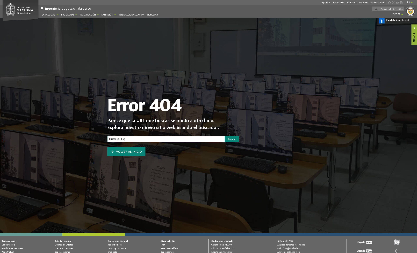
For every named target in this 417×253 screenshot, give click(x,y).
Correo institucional (118, 241)
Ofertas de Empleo (64, 244)
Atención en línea (169, 248)
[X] (393, 2)
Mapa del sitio (168, 241)
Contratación (8, 244)
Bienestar (152, 14)
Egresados (352, 2)
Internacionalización (131, 14)
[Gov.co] (397, 242)
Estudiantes (338, 2)
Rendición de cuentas (12, 248)
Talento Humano (63, 241)
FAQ (163, 244)
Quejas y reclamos (117, 248)
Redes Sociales (115, 244)
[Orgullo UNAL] (365, 242)
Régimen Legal (9, 241)
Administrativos (377, 2)
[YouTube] (397, 2)
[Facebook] (389, 2)
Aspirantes (326, 2)
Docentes (363, 2)
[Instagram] (401, 2)
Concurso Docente (64, 248)
